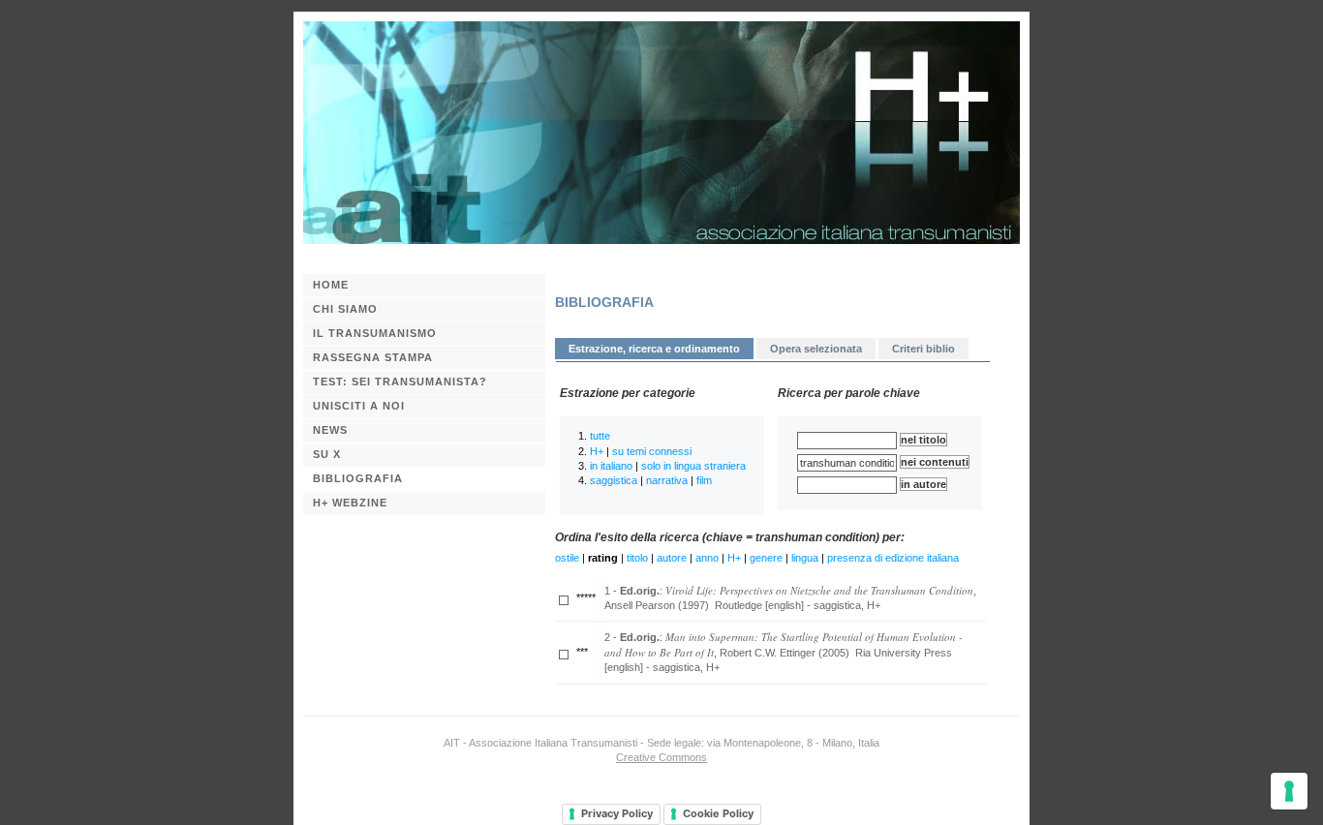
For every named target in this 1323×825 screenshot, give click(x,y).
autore (672, 558)
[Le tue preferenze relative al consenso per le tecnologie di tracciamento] (1289, 791)
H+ (596, 451)
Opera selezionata (816, 348)
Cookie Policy (718, 813)
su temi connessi (652, 451)
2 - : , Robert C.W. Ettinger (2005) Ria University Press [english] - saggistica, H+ (783, 651)
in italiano (611, 466)
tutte (600, 436)
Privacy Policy (617, 813)
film (704, 480)
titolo (637, 558)
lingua (804, 558)
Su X (327, 454)
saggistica (613, 480)
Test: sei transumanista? (400, 381)
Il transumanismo (375, 333)
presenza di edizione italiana (893, 558)
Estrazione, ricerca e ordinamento (654, 348)
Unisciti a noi (359, 406)
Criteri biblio (923, 348)
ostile (567, 558)
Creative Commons (661, 757)
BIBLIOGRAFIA (358, 478)
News (330, 430)
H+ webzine (350, 502)
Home (331, 284)
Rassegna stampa (373, 357)
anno (707, 558)
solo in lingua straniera (693, 466)
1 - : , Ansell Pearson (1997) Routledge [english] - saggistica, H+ (790, 597)
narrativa (667, 480)
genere (766, 558)
